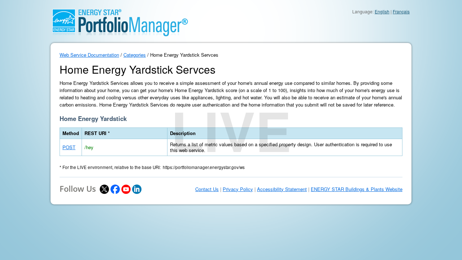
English (382, 11)
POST (68, 147)
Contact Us (207, 189)
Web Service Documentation (89, 54)
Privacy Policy (238, 189)
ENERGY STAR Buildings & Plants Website (356, 189)
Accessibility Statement (282, 189)
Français (401, 11)
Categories (134, 54)
